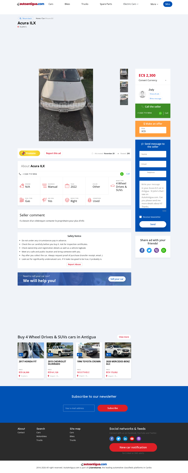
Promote (31, 153)
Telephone (151, 172)
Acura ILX (49, 18)
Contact (21, 432)
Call (128, 173)
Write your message (150, 184)
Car (43, 18)
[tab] (153, 80)
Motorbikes (41, 436)
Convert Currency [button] (148, 80)
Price (143, 128)
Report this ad (53, 153)
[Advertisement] (56, 49)
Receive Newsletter (152, 217)
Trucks (84, 4)
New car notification (133, 447)
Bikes (67, 4)
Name (144, 154)
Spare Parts (106, 4)
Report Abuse (74, 264)
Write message (155, 98)
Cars (51, 4)
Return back (27, 18)
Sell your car (117, 278)
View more (124, 337)
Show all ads (154, 94)
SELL (167, 4)
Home (38, 18)
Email (144, 164)
